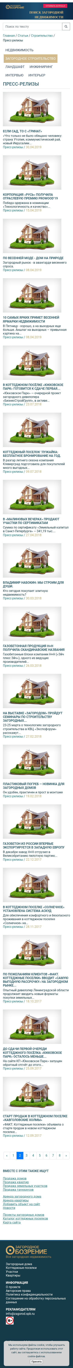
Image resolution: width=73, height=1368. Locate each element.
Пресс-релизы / (14, 147)
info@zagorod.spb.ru (20, 1314)
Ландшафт (15, 67)
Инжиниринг (41, 67)
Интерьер (36, 75)
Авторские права (18, 1291)
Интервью (14, 75)
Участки (12, 1272)
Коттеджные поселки (21, 1268)
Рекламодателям (20, 1309)
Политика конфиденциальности (29, 1294)
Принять (37, 1361)
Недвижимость (19, 50)
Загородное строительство (30, 58)
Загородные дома (19, 1264)
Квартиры (13, 1275)
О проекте (13, 1287)
